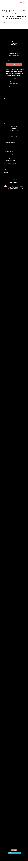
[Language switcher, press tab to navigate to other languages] (25, 2)
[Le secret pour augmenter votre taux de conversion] (21, 268)
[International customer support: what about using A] (7, 324)
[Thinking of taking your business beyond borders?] (7, 694)
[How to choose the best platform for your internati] (7, 539)
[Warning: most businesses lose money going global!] (21, 715)
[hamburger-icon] (20, 2)
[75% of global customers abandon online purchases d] (21, 535)
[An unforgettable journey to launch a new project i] (14, 564)
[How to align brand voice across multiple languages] (14, 234)
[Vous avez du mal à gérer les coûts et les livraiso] (14, 758)
